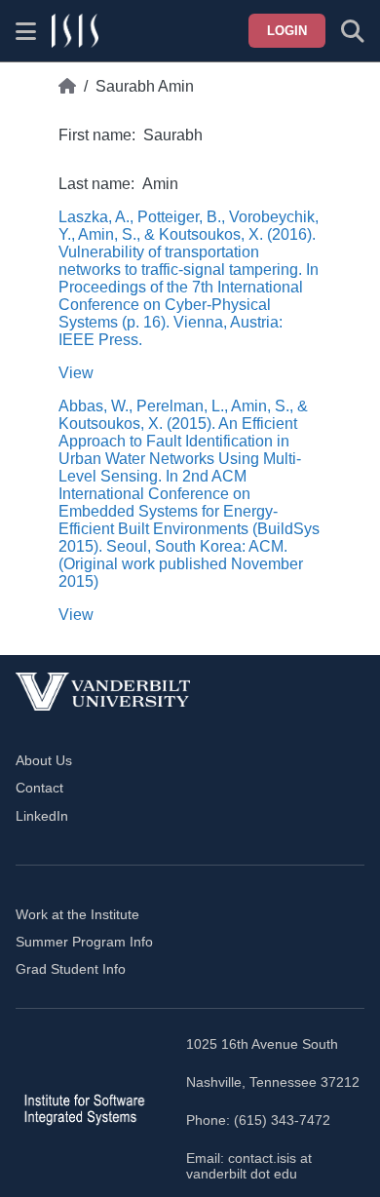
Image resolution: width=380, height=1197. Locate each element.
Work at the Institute (77, 914)
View (76, 373)
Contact (39, 787)
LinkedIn (42, 816)
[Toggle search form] (352, 31)
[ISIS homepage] (75, 31)
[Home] (67, 87)
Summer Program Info (84, 941)
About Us (44, 760)
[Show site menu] (26, 31)
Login (287, 30)
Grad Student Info (71, 969)
